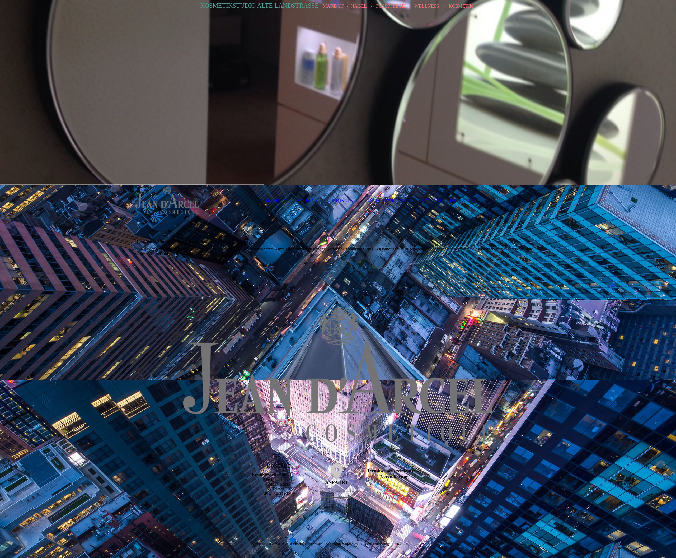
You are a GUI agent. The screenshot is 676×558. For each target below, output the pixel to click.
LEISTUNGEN (339, 200)
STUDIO (305, 200)
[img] (338, 92)
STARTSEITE (277, 200)
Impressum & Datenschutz (288, 544)
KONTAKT (431, 200)
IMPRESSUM (462, 200)
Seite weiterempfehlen (342, 544)
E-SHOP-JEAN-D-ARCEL (389, 200)
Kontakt (316, 544)
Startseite (259, 544)
